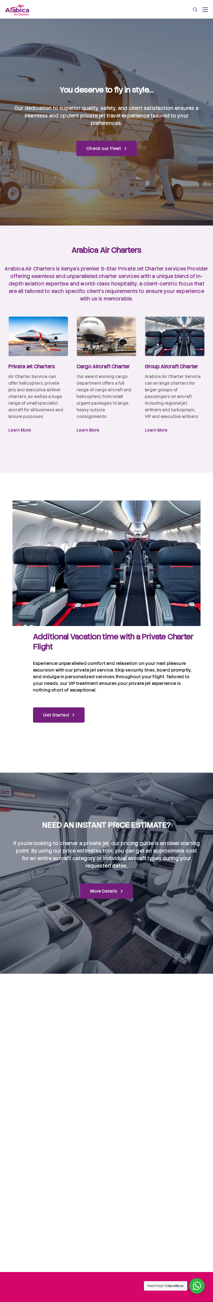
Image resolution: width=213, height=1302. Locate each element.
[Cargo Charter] (106, 336)
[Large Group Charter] (175, 336)
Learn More (19, 430)
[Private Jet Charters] (38, 336)
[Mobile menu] (205, 10)
